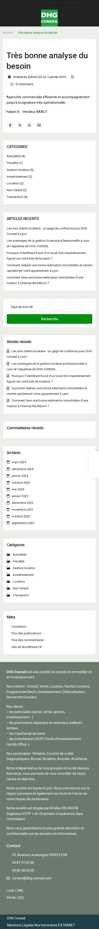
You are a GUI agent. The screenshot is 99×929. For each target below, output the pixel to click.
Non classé (14, 190)
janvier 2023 (20, 496)
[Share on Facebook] (10, 125)
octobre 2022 (21, 516)
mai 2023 (18, 489)
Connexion (19, 626)
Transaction (15, 197)
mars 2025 (19, 462)
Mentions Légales (20, 925)
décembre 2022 (22, 503)
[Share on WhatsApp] (29, 125)
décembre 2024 (22, 469)
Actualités (14, 156)
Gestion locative (18, 170)
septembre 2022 (23, 523)
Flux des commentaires (28, 640)
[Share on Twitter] (19, 125)
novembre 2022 (22, 509)
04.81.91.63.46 (27, 5)
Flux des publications (26, 633)
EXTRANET (66, 925)
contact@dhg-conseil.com (63, 5)
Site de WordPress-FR (27, 647)
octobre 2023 (21, 482)
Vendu (11, 897)
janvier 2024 (20, 476)
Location (13, 183)
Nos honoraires (46, 925)
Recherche (49, 319)
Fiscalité (12, 163)
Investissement (17, 176)
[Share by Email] (39, 125)
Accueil (8, 32)
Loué (10, 890)
